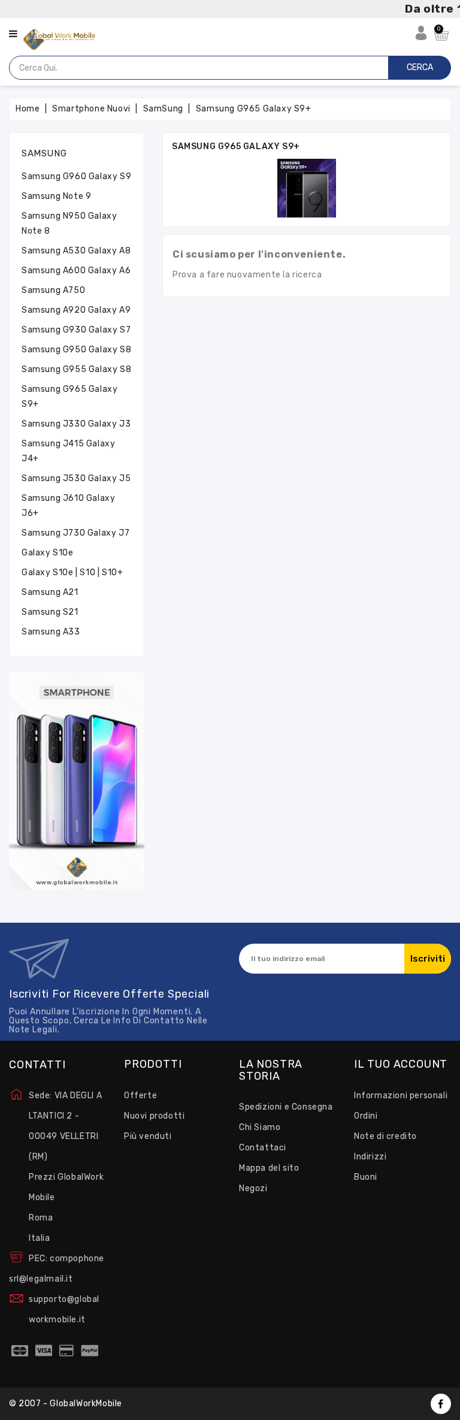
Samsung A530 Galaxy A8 (76, 251)
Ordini (366, 1116)
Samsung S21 (50, 612)
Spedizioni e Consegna (286, 1107)
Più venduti (148, 1136)
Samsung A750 (53, 290)
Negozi (253, 1188)
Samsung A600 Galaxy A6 (76, 270)
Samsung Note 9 (56, 196)
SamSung (44, 153)
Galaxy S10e (48, 553)
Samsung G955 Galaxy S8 (76, 369)
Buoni (365, 1177)
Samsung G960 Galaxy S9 (76, 176)
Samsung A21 (50, 592)
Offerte (140, 1095)
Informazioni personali (400, 1095)
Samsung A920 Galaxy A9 (76, 310)
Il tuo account (400, 1065)
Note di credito (385, 1136)
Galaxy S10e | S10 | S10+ (72, 572)
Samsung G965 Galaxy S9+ (69, 396)
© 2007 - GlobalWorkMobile (65, 1403)
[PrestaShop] (76, 780)
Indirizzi (370, 1157)
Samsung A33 (51, 632)
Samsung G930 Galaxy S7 (76, 330)
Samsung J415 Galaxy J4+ (68, 451)
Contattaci (262, 1148)
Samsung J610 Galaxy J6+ (68, 505)
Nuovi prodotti (154, 1116)
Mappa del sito (269, 1168)
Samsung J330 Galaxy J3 (76, 424)
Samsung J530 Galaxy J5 (76, 478)
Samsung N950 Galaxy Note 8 (69, 223)
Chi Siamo (259, 1127)
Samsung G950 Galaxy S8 (76, 350)
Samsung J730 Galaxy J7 (75, 533)
